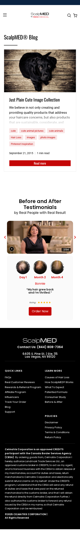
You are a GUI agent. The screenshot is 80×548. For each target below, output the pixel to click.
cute (13, 130)
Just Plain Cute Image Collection (34, 99)
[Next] (75, 237)
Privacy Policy (53, 427)
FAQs (8, 377)
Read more (40, 163)
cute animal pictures (32, 130)
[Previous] (5, 237)
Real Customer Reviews (20, 382)
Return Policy (53, 437)
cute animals (56, 130)
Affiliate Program (15, 392)
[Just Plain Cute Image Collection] (40, 71)
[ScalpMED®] (40, 15)
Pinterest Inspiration (22, 144)
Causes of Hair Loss (57, 377)
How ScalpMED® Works (59, 382)
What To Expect (54, 387)
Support (10, 412)
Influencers (12, 397)
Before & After (54, 402)
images (31, 137)
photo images (47, 137)
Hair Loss (16, 137)
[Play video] (11, 249)
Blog (7, 407)
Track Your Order (15, 402)
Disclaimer (51, 422)
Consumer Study (55, 397)
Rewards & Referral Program (23, 387)
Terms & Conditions (57, 432)
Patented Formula (56, 392)
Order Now (40, 311)
